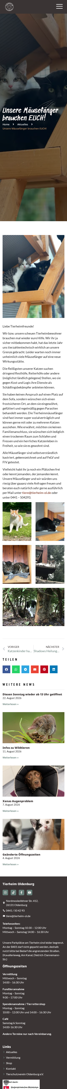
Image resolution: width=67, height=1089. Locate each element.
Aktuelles (22, 124)
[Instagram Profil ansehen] (5, 892)
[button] (6, 669)
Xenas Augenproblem (18, 801)
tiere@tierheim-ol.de (36, 493)
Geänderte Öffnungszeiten (21, 854)
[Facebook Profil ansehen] (21, 892)
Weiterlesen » (11, 704)
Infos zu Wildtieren (16, 748)
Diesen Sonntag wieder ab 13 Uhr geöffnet (32, 694)
